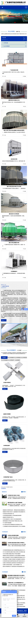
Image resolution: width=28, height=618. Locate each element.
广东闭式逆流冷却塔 (14, 70)
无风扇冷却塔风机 (7, 382)
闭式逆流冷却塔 (14, 159)
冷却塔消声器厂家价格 (7, 477)
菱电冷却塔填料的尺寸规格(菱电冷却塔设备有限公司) (13, 566)
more (24, 571)
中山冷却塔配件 (11, 350)
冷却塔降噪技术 (14, 271)
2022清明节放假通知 (7, 522)
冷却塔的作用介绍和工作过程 (14, 495)
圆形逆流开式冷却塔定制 (14, 213)
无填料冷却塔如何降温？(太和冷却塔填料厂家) (12, 564)
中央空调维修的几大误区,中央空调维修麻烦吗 (12, 519)
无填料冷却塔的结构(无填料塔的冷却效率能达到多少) (13, 562)
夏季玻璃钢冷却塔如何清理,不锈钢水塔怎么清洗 (12, 520)
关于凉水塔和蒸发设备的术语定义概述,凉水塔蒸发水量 (14, 551)
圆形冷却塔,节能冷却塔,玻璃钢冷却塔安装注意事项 (14, 130)
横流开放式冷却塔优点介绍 (14, 100)
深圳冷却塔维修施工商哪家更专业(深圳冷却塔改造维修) (14, 590)
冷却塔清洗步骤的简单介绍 (8, 513)
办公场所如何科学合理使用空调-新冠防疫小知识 (12, 524)
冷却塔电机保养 (6, 445)
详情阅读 (4, 420)
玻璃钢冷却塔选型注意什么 (8, 517)
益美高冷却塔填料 (7, 414)
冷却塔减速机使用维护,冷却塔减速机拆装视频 (12, 515)
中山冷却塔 (11, 31)
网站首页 (14, 3)
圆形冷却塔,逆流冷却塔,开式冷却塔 (14, 186)
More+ (3, 320)
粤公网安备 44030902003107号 (19, 611)
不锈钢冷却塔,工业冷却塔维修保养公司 (15, 582)
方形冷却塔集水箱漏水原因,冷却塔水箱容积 (11, 553)
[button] (13, 22)
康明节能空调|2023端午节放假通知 (15, 502)
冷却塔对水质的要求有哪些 (13, 535)
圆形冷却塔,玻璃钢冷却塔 (14, 242)
